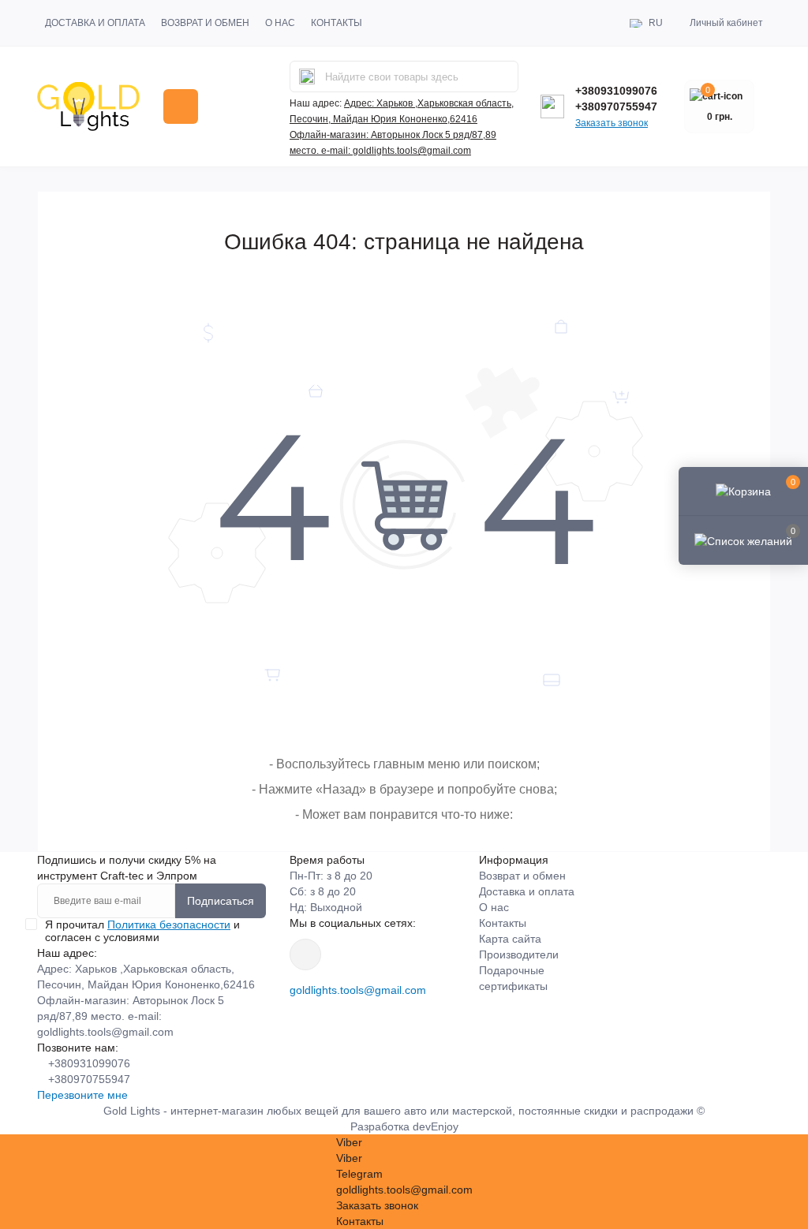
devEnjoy (435, 1126)
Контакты (336, 22)
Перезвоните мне (82, 1095)
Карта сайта (510, 938)
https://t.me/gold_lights (305, 954)
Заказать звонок (611, 123)
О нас (280, 22)
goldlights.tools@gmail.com (358, 990)
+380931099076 (616, 90)
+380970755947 (616, 106)
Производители (519, 954)
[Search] (307, 76)
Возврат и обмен (205, 22)
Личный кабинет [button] (726, 22)
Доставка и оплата (95, 22)
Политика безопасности (168, 924)
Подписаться (220, 901)
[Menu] (180, 106)
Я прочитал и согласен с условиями (142, 930)
